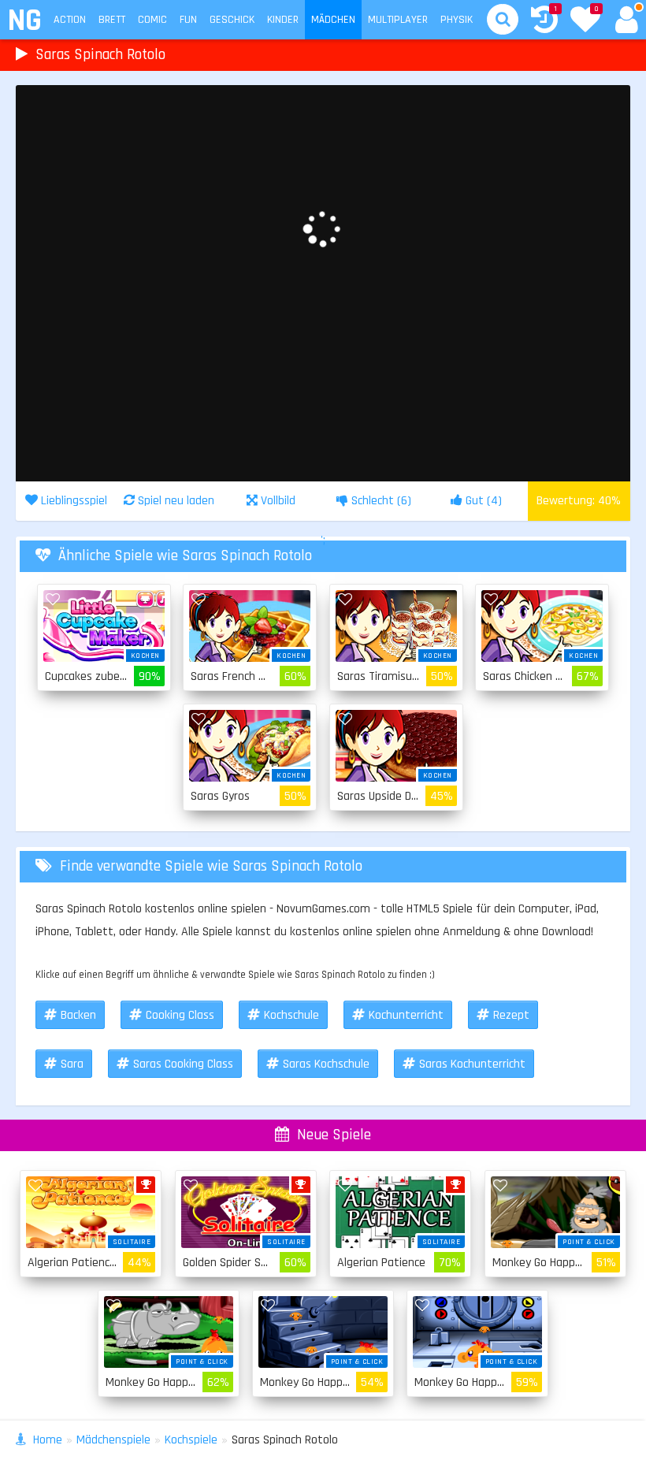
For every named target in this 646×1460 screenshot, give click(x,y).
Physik (456, 20)
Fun (188, 20)
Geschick (232, 20)
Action (70, 20)
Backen (78, 1015)
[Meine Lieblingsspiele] (585, 21)
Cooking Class (180, 1015)
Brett (111, 20)
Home (47, 1440)
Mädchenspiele (113, 1440)
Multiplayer (398, 20)
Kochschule (291, 1015)
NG (24, 21)
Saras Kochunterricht (472, 1064)
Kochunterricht (406, 1015)
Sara (72, 1064)
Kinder (283, 20)
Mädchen (333, 20)
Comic (152, 20)
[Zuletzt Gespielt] (544, 22)
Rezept (511, 1015)
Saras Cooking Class (183, 1064)
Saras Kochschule (326, 1064)
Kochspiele (191, 1440)
